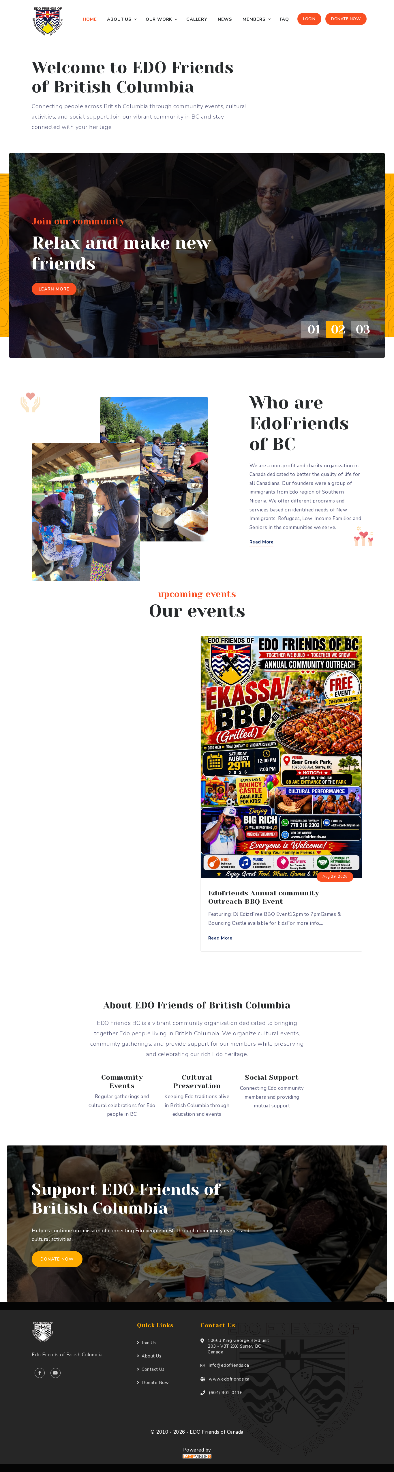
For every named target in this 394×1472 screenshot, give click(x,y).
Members (254, 19)
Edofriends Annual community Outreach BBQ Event (263, 897)
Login (309, 19)
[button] (307, 329)
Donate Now (346, 19)
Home (90, 19)
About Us (119, 19)
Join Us (149, 1343)
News (225, 19)
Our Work (159, 19)
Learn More (54, 289)
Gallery (196, 19)
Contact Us (153, 1369)
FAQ (284, 19)
